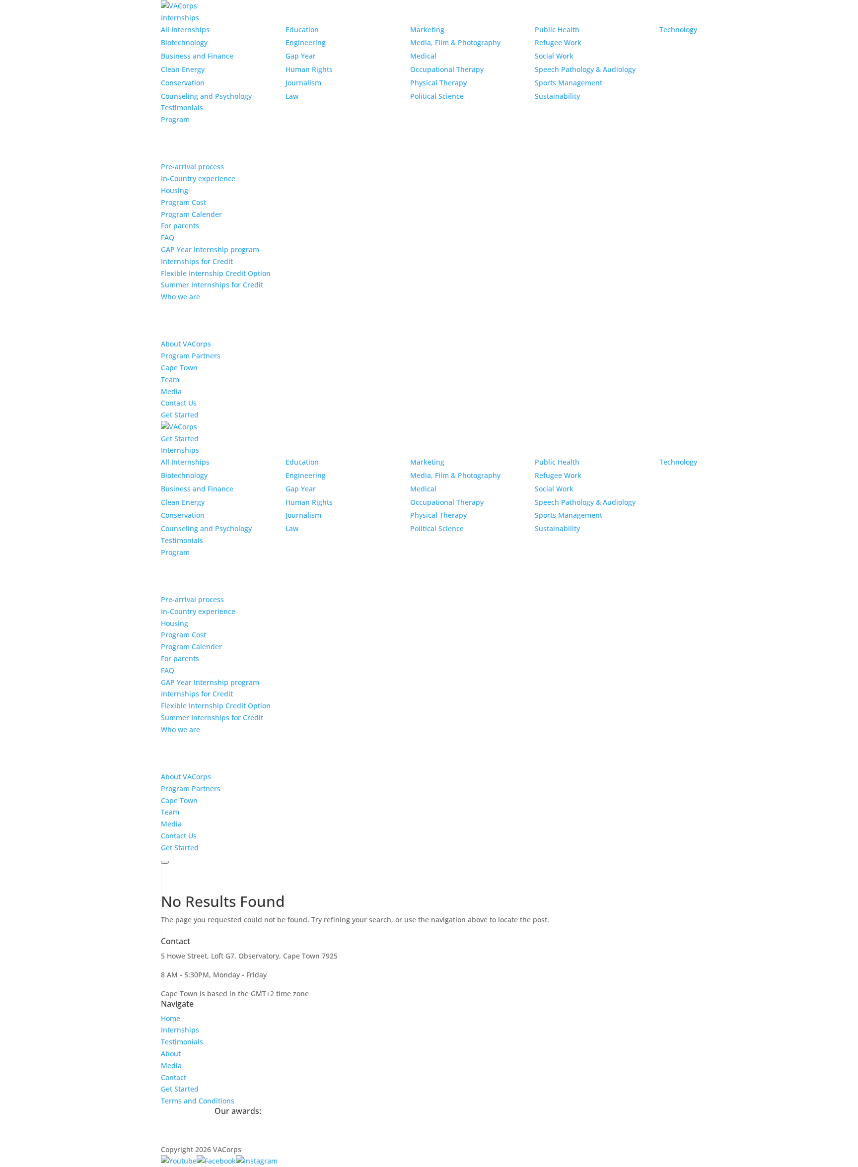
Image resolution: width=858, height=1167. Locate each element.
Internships (180, 17)
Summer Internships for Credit (212, 284)
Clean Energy (183, 69)
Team (170, 379)
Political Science (437, 96)
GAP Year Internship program (210, 249)
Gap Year (301, 56)
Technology (678, 29)
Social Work (554, 56)
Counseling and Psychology (206, 96)
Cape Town (179, 367)
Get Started (180, 414)
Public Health (557, 29)
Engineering (306, 42)
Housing (174, 190)
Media (171, 391)
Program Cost (183, 202)
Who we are (180, 296)
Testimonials (182, 107)
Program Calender (191, 214)
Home (170, 1018)
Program (175, 119)
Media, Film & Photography (455, 42)
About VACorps (186, 343)
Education (302, 29)
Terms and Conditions (197, 1100)
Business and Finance (197, 56)
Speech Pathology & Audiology (585, 69)
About (171, 1053)
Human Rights (309, 69)
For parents (180, 225)
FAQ (167, 237)
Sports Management (568, 82)
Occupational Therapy (447, 69)
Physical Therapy (438, 82)
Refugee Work (558, 42)
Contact (173, 1077)
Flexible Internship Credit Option (216, 273)
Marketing (427, 29)
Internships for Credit (197, 261)
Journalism (303, 82)
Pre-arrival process (192, 166)
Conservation (183, 82)
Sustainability (557, 96)
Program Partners (190, 355)
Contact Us (179, 403)
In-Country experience (198, 178)
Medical (423, 56)
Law (292, 96)
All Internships (185, 29)
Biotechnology (184, 42)
